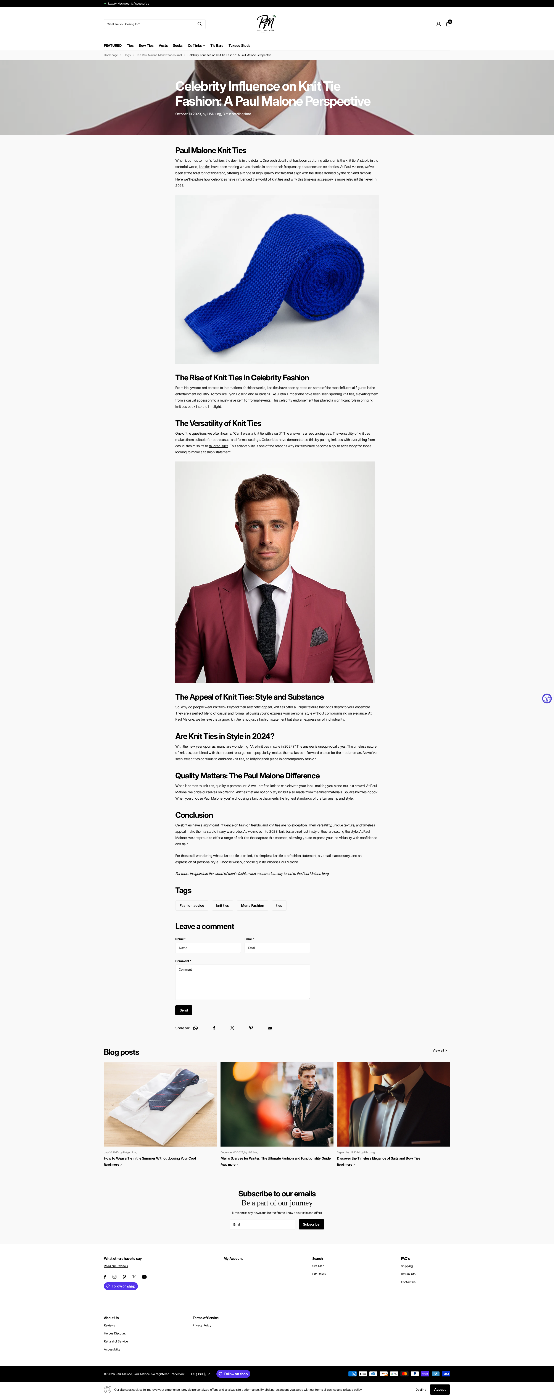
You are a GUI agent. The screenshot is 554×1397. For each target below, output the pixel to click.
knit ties (204, 167)
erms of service (326, 1389)
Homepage (111, 55)
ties (279, 905)
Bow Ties (146, 45)
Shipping (407, 1266)
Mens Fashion (252, 905)
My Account (233, 1258)
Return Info (408, 1274)
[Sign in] (438, 24)
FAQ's (405, 1258)
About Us (111, 1318)
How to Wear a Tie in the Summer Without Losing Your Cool (150, 1158)
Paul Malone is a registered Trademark (159, 1374)
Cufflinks (195, 45)
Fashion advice (192, 905)
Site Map (318, 1266)
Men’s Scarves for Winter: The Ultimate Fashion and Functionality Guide (276, 1158)
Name (180, 939)
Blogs (127, 55)
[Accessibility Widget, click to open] (547, 698)
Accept (440, 1389)
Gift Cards (319, 1274)
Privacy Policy (202, 1325)
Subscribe (311, 1224)
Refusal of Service (116, 1341)
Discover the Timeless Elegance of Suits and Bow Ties (378, 1158)
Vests (163, 45)
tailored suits (218, 446)
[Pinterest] (124, 1277)
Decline (421, 1389)
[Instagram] (114, 1277)
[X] (134, 1276)
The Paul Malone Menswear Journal (159, 55)
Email (249, 939)
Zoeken (200, 24)
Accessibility (112, 1349)
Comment (183, 961)
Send (184, 1010)
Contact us (408, 1282)
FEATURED (113, 45)
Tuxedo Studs (239, 45)
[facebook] (105, 1277)
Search (317, 1258)
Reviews (109, 1325)
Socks (178, 45)
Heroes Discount (115, 1333)
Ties (130, 45)
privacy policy (352, 1389)
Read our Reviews (116, 1266)
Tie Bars (216, 45)
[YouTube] (144, 1277)
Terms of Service (206, 1318)
